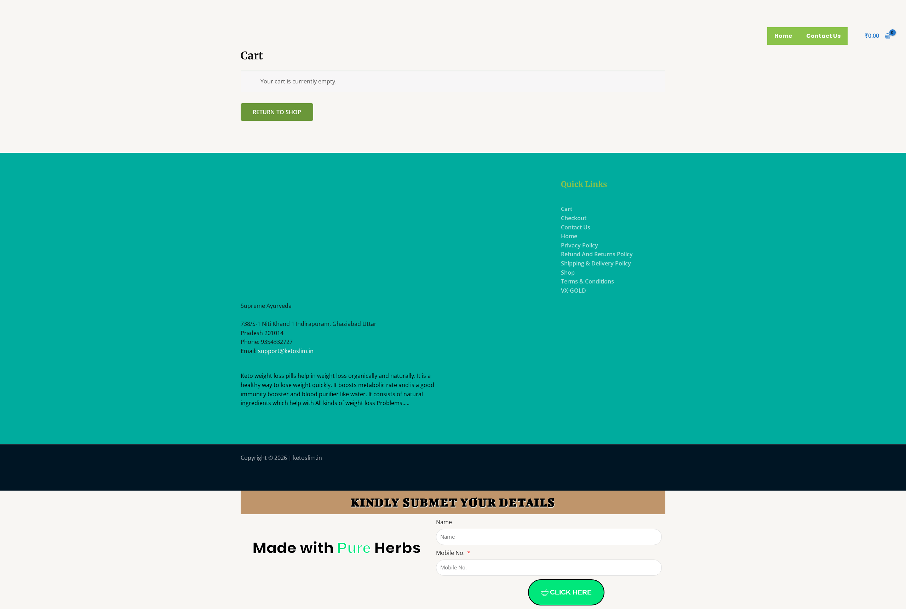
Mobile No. (451, 553)
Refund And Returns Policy (597, 254)
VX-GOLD (573, 290)
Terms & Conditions (587, 281)
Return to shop (277, 112)
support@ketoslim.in (286, 351)
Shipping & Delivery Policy (596, 263)
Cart (566, 209)
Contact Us (823, 36)
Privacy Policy (579, 245)
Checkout (573, 218)
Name (444, 522)
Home (783, 36)
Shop (568, 272)
